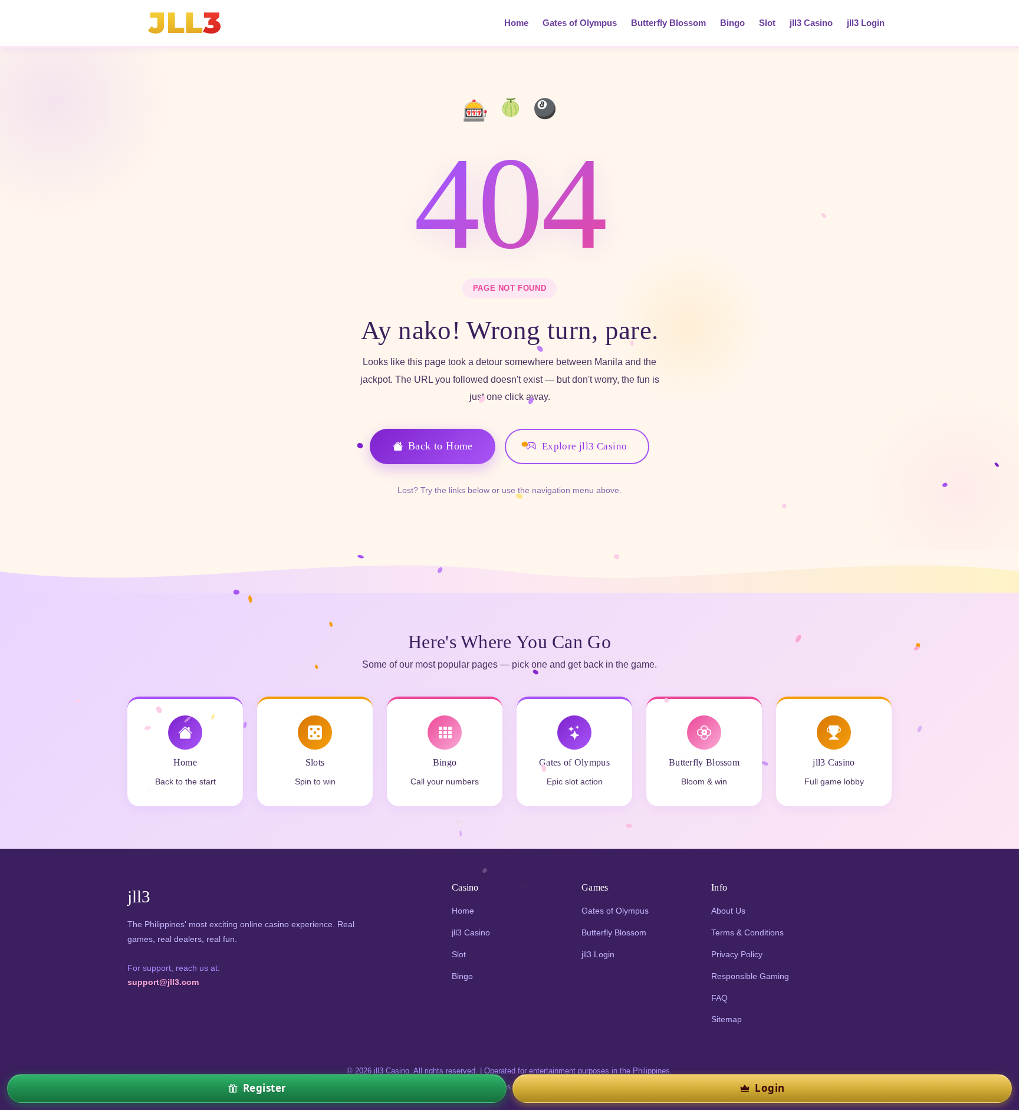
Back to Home (440, 446)
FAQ (719, 998)
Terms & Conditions (747, 932)
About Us (728, 910)
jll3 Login (866, 23)
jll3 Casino (811, 23)
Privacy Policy (736, 954)
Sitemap (726, 1019)
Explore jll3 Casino (584, 446)
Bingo (732, 23)
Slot (767, 23)
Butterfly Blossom (668, 23)
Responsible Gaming (750, 976)
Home (516, 23)
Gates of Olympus (580, 23)
